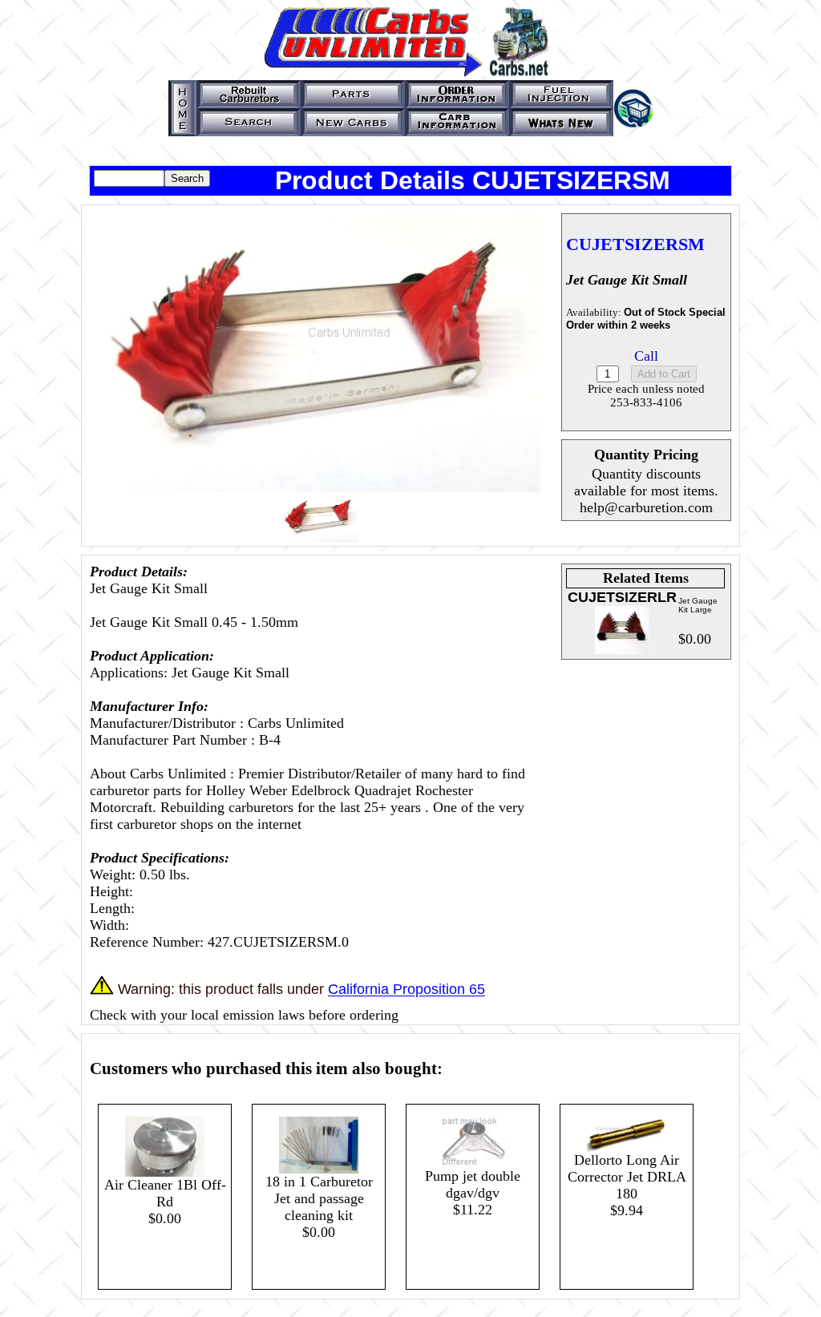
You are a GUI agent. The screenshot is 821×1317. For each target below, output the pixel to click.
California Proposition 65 (406, 990)
